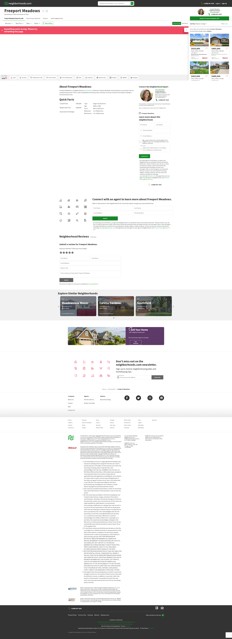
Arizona (70, 420)
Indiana (98, 422)
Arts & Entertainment (67, 77)
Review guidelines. (93, 284)
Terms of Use (149, 179)
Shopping (135, 77)
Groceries (24, 77)
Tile (222, 23)
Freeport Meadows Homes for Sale (13, 18)
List (226, 23)
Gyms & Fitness (52, 77)
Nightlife (125, 77)
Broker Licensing (89, 403)
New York (112, 427)
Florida (83, 425)
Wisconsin (154, 420)
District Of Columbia (86, 422)
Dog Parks (90, 77)
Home (104, 389)
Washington (141, 425)
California (16, 14)
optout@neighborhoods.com (147, 176)
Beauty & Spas (102, 77)
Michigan (112, 420)
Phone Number (147, 130)
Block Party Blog (105, 399)
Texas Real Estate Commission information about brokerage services (116, 622)
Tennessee (126, 427)
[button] (186, 30)
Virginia (140, 422)
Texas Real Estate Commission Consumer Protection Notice (116, 624)
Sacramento (88, 90)
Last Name (159, 124)
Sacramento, (8, 14)
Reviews (45, 18)
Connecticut (71, 427)
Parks (14, 77)
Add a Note (142, 145)
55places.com (105, 615)
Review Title (64, 268)
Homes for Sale (176, 23)
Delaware (84, 420)
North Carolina (127, 420)
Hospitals (114, 77)
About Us (71, 399)
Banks (79, 77)
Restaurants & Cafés (37, 77)
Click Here (128, 626)
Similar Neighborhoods (57, 18)
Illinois (97, 420)
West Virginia (141, 427)
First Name (143, 124)
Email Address (147, 136)
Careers (70, 403)
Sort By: (192, 23)
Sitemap (90, 615)
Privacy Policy (158, 228)
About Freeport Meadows (33, 18)
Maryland (98, 425)
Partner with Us (89, 399)
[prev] (191, 40)
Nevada (112, 422)
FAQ (69, 407)
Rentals (96, 615)
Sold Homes (185, 23)
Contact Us (71, 410)
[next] (207, 40)
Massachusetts (99, 427)
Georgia (84, 427)
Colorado (70, 425)
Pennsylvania (127, 422)
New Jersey (112, 425)
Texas (139, 420)
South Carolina (127, 425)
